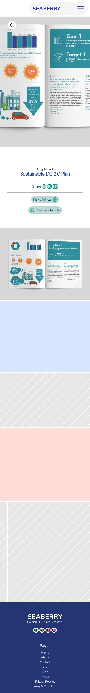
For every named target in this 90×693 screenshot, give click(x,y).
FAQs (45, 677)
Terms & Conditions (45, 686)
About (45, 657)
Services (45, 667)
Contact (45, 662)
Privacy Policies (45, 682)
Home (45, 653)
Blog (45, 672)
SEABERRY (45, 616)
